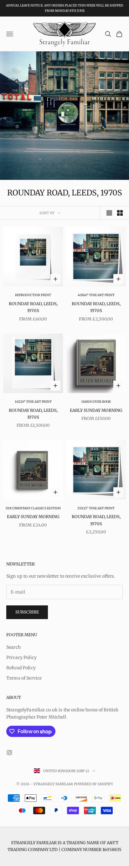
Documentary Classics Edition (33, 508)
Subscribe (27, 612)
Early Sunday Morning (96, 410)
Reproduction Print (33, 295)
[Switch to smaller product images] (120, 212)
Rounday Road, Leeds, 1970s (33, 307)
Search (13, 647)
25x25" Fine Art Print (96, 508)
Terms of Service (24, 678)
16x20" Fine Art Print (33, 402)
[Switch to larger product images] (109, 212)
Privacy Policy (21, 657)
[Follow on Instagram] (9, 752)
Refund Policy (21, 668)
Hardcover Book (96, 402)
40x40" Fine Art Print (96, 295)
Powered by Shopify (93, 784)
